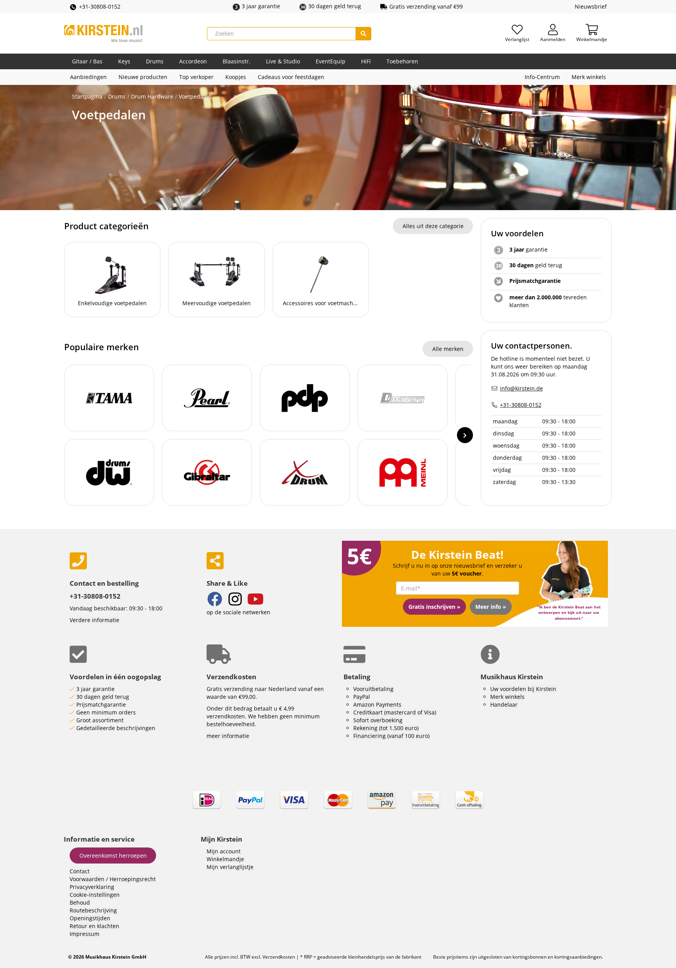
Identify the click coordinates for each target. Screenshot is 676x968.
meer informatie (228, 735)
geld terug (535, 265)
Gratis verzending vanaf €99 (426, 6)
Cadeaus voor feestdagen (291, 77)
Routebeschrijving (93, 910)
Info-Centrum (542, 77)
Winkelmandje (225, 859)
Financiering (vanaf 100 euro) (391, 735)
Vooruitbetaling (373, 689)
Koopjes (235, 77)
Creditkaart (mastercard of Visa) (394, 712)
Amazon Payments (377, 704)
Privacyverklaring (92, 887)
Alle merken (448, 349)
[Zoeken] (363, 33)
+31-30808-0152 (99, 6)
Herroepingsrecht (133, 879)
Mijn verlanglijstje (230, 867)
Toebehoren (402, 61)
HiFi (366, 61)
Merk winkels (589, 77)
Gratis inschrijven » (434, 606)
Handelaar (504, 704)
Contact (80, 871)
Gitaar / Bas (87, 61)
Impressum (84, 933)
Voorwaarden (87, 879)
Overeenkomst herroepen (113, 855)
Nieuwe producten (143, 77)
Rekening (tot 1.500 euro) (386, 728)
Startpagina (87, 96)
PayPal (361, 696)
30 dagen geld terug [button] (334, 6)
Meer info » (490, 606)
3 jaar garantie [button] (261, 6)
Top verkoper (196, 77)
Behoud (80, 902)
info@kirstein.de (521, 388)
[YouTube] (255, 600)
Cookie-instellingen (95, 894)
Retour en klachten (94, 926)
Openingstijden (90, 918)
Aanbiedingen (88, 77)
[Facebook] (215, 600)
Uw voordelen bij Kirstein (523, 689)
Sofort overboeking (378, 720)
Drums (155, 61)
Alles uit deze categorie (433, 226)
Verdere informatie (94, 620)
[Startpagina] (103, 33)
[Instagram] (235, 600)
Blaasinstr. (236, 61)
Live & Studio (283, 61)
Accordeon (193, 61)
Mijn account (224, 851)
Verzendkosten (278, 957)
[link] (338, 807)
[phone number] (132, 561)
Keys (124, 61)
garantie (528, 249)
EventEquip (330, 61)
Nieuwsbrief (591, 6)
